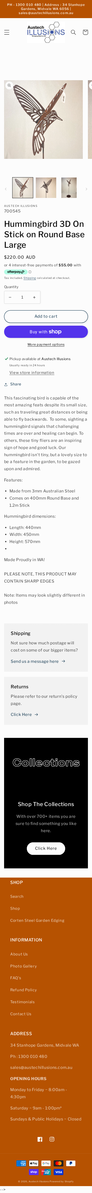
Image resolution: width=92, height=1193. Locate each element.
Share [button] (15, 384)
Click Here (21, 714)
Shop (15, 908)
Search (17, 896)
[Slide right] (86, 189)
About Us (19, 954)
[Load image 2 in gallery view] (46, 188)
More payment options (46, 344)
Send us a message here (35, 661)
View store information (31, 372)
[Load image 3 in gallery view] (69, 188)
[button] (7, 32)
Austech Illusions (39, 1181)
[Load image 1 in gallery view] (23, 188)
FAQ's (15, 978)
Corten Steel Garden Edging (37, 920)
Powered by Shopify (62, 1181)
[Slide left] (5, 189)
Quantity (11, 287)
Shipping (30, 278)
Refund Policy (23, 990)
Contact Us (20, 1014)
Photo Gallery (23, 966)
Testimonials (22, 1002)
